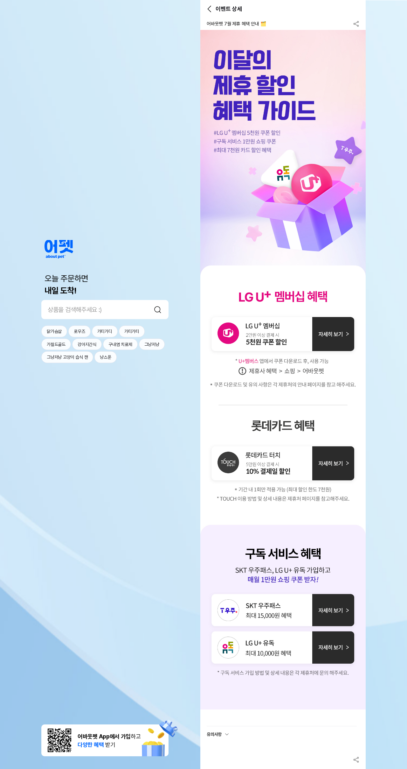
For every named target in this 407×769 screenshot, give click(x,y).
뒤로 (209, 9)
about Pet (59, 249)
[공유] (356, 24)
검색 (157, 309)
